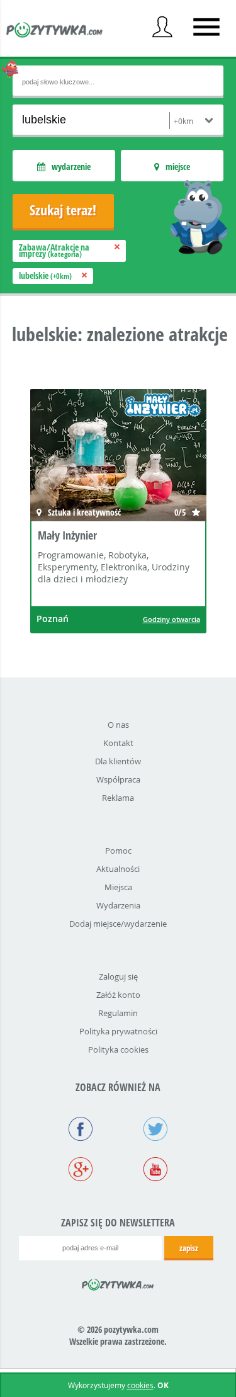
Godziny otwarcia (171, 619)
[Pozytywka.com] (118, 1282)
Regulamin (118, 1013)
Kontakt (118, 743)
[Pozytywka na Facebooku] (81, 1130)
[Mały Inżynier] (118, 456)
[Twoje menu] (162, 27)
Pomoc (118, 850)
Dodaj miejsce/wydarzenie (118, 923)
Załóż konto (118, 994)
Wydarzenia (118, 905)
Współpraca (118, 779)
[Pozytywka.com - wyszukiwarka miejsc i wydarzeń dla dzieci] (54, 31)
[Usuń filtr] (117, 247)
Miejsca (118, 887)
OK (163, 1385)
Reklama (118, 797)
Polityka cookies (118, 1049)
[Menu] (206, 27)
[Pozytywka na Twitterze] (156, 1130)
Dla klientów (118, 761)
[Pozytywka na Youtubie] (156, 1170)
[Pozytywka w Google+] (81, 1170)
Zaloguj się (118, 976)
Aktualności (118, 868)
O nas (118, 724)
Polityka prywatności (118, 1031)
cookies (140, 1385)
